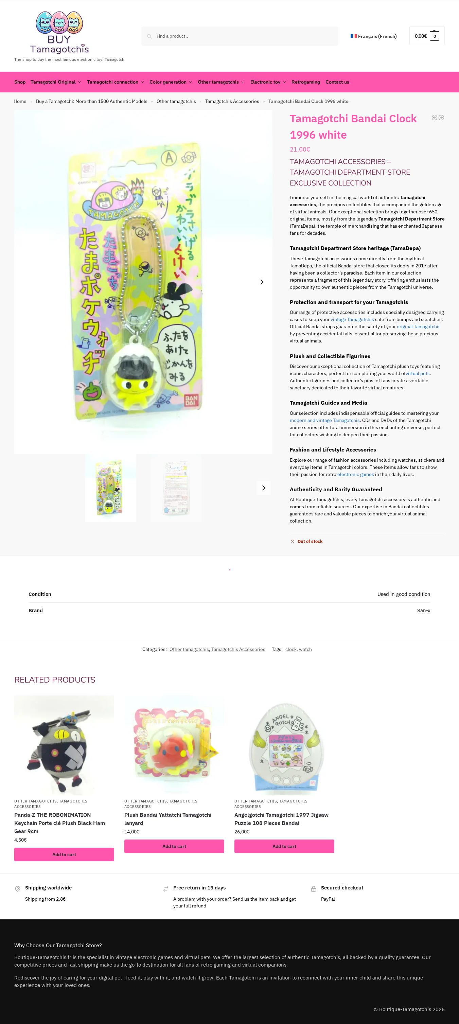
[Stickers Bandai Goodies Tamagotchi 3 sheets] (441, 117)
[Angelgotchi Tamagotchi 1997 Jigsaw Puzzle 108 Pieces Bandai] (284, 745)
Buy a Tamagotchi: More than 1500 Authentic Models (91, 101)
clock (291, 649)
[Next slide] (262, 282)
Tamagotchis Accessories (232, 101)
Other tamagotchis (176, 101)
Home (20, 101)
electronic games (355, 474)
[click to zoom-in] (143, 282)
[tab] (230, 568)
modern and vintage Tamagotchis (325, 420)
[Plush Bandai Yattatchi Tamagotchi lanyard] (174, 745)
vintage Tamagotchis (352, 319)
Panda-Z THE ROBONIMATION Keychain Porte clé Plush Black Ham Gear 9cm (59, 822)
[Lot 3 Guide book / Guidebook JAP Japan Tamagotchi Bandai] (434, 117)
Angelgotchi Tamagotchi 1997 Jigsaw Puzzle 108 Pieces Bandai (281, 818)
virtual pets (418, 373)
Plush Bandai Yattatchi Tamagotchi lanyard (167, 818)
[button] (427, 36)
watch (305, 649)
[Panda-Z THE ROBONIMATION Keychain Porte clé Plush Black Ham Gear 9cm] (64, 745)
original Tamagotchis (419, 326)
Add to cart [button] (64, 854)
